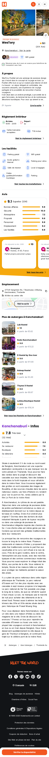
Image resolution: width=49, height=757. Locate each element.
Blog (11, 694)
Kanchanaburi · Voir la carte (18, 50)
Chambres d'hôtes (19, 699)
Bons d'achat (34, 734)
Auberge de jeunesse (11, 39)
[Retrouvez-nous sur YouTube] (27, 677)
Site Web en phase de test (19, 740)
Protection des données (24, 723)
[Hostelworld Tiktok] (39, 677)
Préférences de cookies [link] (24, 745)
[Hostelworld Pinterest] (33, 677)
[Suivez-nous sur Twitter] (16, 677)
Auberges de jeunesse (24, 694)
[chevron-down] (24, 435)
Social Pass (32, 699)
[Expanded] (5, 645)
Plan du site (36, 740)
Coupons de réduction (18, 734)
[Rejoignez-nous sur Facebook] (10, 677)
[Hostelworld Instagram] (22, 677)
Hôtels (37, 694)
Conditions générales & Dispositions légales (24, 728)
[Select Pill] (33, 4)
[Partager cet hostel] (45, 35)
